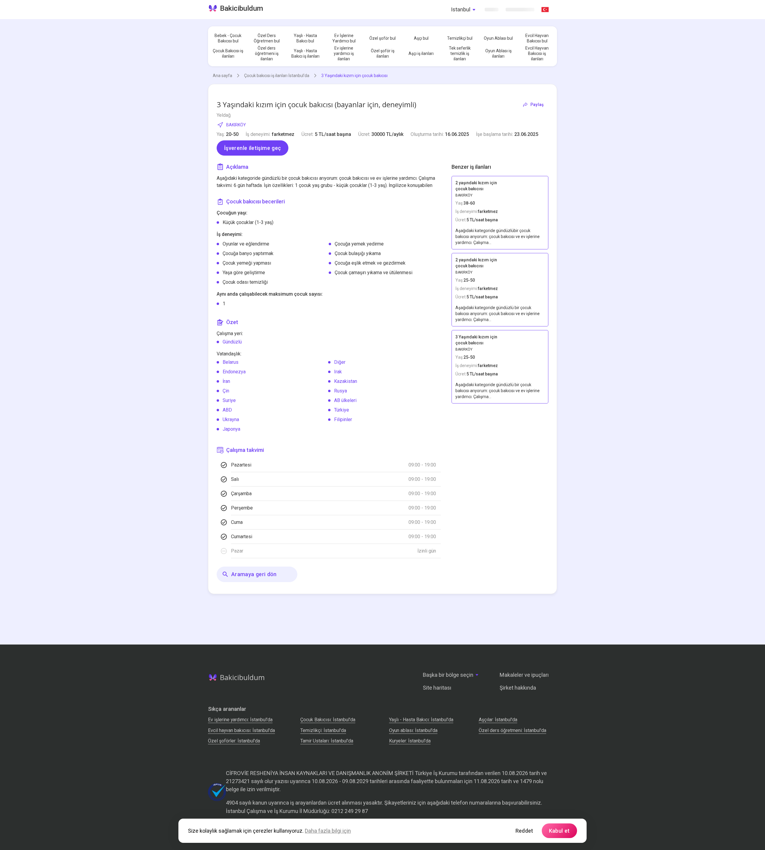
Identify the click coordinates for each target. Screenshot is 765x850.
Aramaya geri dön (254, 574)
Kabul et (559, 831)
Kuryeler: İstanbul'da (410, 741)
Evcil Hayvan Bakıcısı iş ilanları (537, 53)
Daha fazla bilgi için (328, 831)
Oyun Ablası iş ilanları (498, 53)
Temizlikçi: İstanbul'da (323, 730)
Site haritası (437, 688)
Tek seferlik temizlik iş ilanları (460, 53)
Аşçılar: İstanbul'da (498, 719)
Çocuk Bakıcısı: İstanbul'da (327, 719)
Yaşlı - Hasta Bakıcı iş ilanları (305, 53)
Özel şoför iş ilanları (382, 53)
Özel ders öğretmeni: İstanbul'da (512, 730)
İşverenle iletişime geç (252, 148)
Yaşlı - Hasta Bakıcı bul (305, 38)
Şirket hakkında (518, 688)
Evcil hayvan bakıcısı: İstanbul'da (241, 730)
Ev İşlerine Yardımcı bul (344, 38)
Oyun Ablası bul (498, 38)
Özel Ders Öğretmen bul (267, 38)
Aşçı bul (421, 38)
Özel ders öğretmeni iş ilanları (267, 53)
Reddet (524, 831)
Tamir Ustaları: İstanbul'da (326, 741)
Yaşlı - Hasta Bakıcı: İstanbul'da (421, 719)
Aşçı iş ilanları (421, 53)
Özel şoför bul (382, 38)
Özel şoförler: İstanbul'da (234, 741)
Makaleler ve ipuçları (524, 675)
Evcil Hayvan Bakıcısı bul (537, 38)
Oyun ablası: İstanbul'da (413, 730)
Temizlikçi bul (459, 38)
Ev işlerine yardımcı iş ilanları (344, 53)
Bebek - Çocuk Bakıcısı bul (228, 38)
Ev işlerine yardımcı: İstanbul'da (240, 719)
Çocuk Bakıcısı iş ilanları (228, 53)
